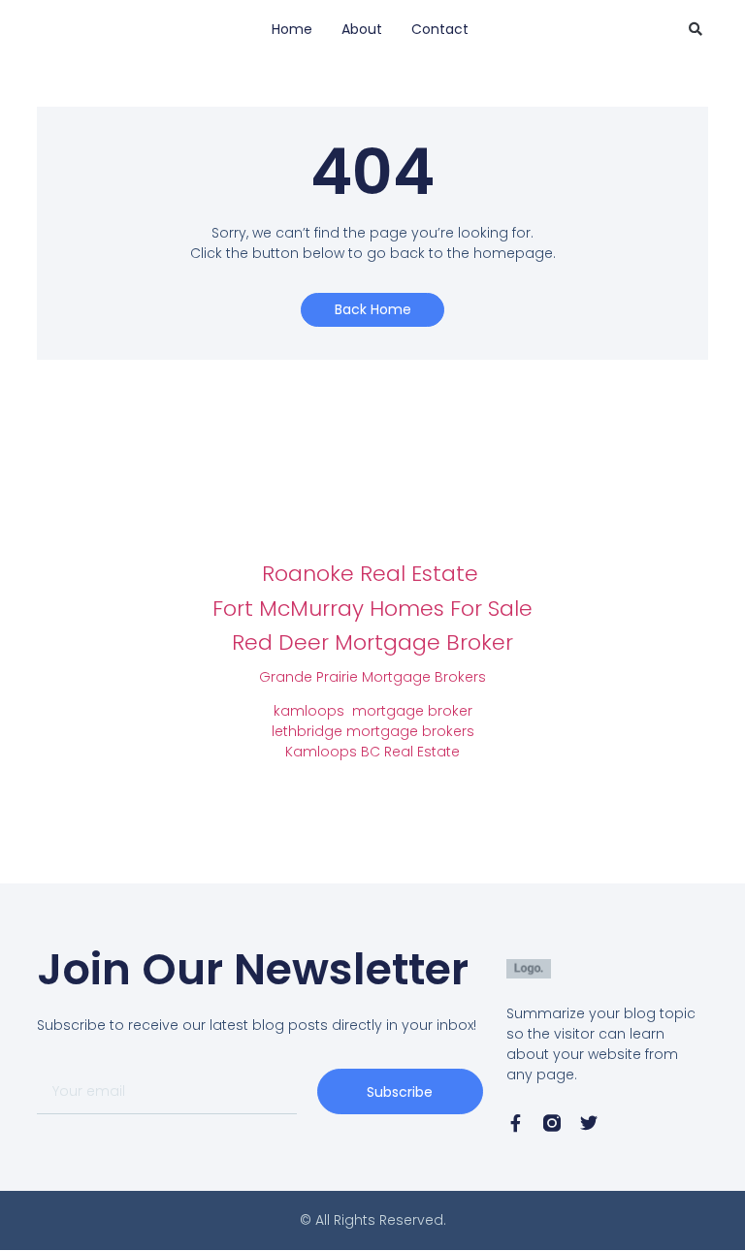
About (361, 29)
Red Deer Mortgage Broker (372, 642)
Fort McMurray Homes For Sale (372, 608)
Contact (440, 29)
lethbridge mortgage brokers (373, 731)
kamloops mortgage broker (373, 711)
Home (292, 29)
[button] (695, 29)
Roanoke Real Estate (373, 574)
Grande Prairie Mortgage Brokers (372, 677)
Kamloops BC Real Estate (372, 751)
